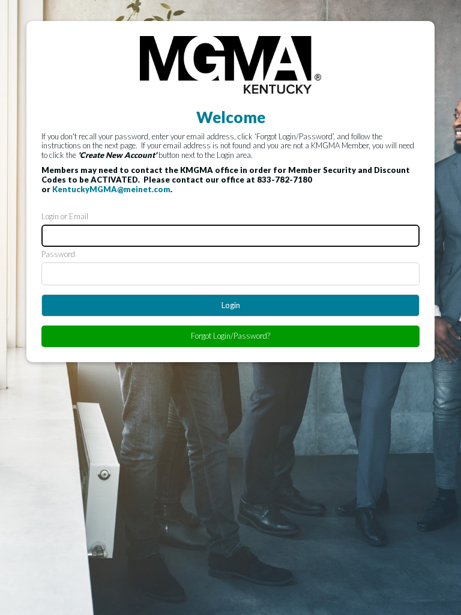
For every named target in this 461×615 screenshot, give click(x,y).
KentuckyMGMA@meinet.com (111, 189)
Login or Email (64, 216)
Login (230, 305)
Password (58, 254)
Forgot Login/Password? (230, 336)
